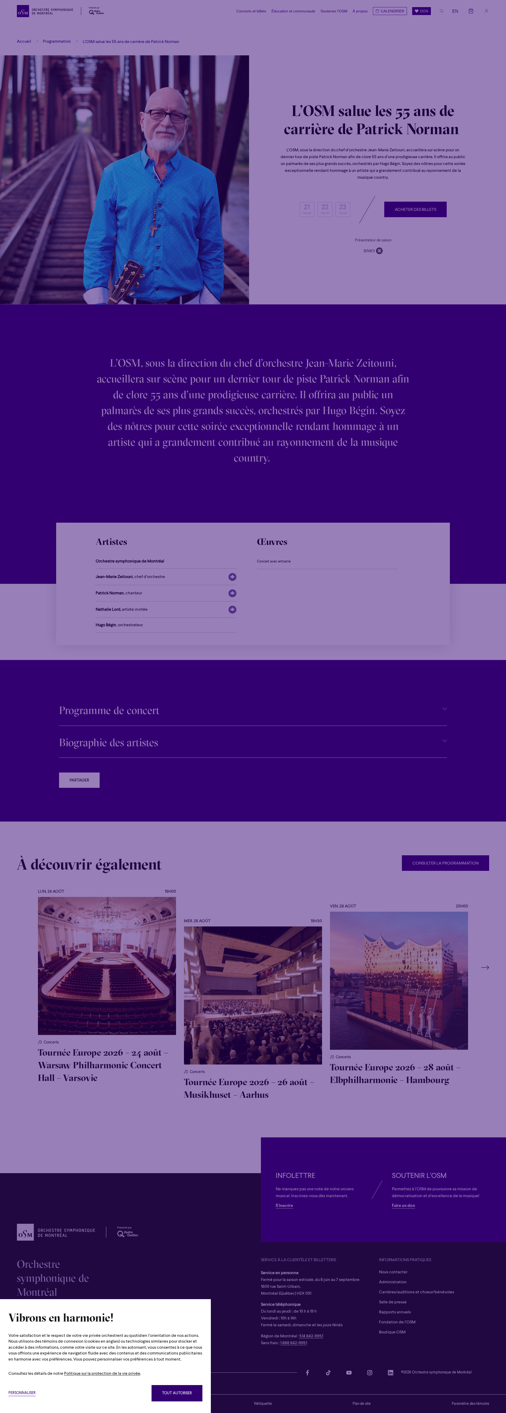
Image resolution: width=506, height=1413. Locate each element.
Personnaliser (22, 1393)
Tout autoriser (177, 1393)
